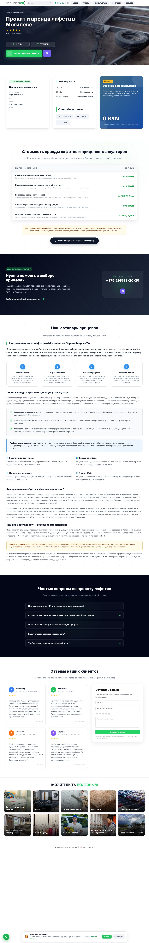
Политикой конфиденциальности (127, 736)
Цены (75, 3)
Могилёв (60, 3)
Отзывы (129, 3)
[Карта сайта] (67, 3)
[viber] (47, 53)
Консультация (101, 3)
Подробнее (118, 936)
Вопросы (116, 3)
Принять (107, 936)
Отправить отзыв (117, 732)
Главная (9, 13)
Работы (86, 3)
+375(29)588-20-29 (26, 53)
